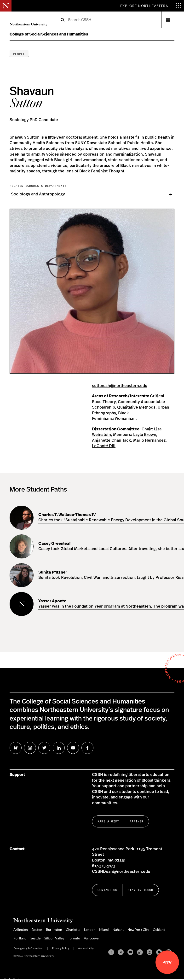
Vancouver (92, 938)
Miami (104, 929)
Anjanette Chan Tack (111, 440)
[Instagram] (149, 952)
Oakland (159, 929)
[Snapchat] (159, 952)
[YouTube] (130, 952)
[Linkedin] (140, 952)
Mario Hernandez (149, 440)
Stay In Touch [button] (140, 890)
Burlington (54, 929)
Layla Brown (144, 435)
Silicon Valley (54, 938)
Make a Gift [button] (108, 821)
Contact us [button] (107, 890)
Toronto (74, 938)
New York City (138, 929)
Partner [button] (136, 821)
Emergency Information (28, 948)
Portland (20, 938)
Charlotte (73, 929)
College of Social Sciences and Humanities (49, 34)
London (89, 929)
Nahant (118, 929)
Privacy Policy (60, 948)
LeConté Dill (103, 446)
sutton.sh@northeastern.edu (119, 386)
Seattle (35, 938)
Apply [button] (167, 962)
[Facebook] (111, 952)
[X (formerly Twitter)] (121, 952)
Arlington (20, 929)
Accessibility (86, 948)
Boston (37, 929)
